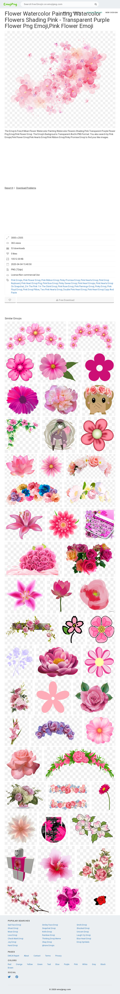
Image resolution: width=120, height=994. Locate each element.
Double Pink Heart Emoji (75, 289)
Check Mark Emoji (15, 939)
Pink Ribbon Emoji (50, 280)
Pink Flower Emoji (31, 280)
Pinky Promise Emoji (70, 280)
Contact (37, 956)
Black (103, 964)
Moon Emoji (13, 932)
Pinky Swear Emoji (68, 283)
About (26, 956)
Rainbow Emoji (48, 935)
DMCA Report (13, 956)
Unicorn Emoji (83, 932)
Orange (19, 964)
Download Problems (26, 188)
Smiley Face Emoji (50, 925)
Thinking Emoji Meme (51, 939)
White (84, 964)
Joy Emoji (12, 942)
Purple (66, 964)
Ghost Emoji (13, 928)
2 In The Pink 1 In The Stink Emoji (41, 286)
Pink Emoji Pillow (31, 289)
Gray (94, 964)
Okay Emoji (47, 942)
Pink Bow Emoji (50, 283)
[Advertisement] (60, 162)
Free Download (66, 300)
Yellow (30, 964)
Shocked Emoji (83, 928)
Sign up (76, 13)
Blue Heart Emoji (84, 939)
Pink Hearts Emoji (89, 280)
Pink (76, 964)
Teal (49, 964)
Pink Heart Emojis (86, 283)
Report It (9, 188)
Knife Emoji (47, 932)
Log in (66, 13)
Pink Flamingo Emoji (84, 286)
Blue (57, 964)
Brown (10, 968)
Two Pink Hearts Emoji (51, 289)
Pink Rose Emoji (66, 286)
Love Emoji (12, 935)
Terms (48, 956)
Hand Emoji (13, 945)
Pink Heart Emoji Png (31, 283)
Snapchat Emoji (49, 928)
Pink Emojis (16, 280)
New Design (111, 13)
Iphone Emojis (48, 945)
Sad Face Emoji (14, 925)
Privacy (58, 956)
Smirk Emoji (82, 925)
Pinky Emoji (100, 286)
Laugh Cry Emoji (84, 935)
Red (9, 964)
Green (39, 964)
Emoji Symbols (83, 942)
